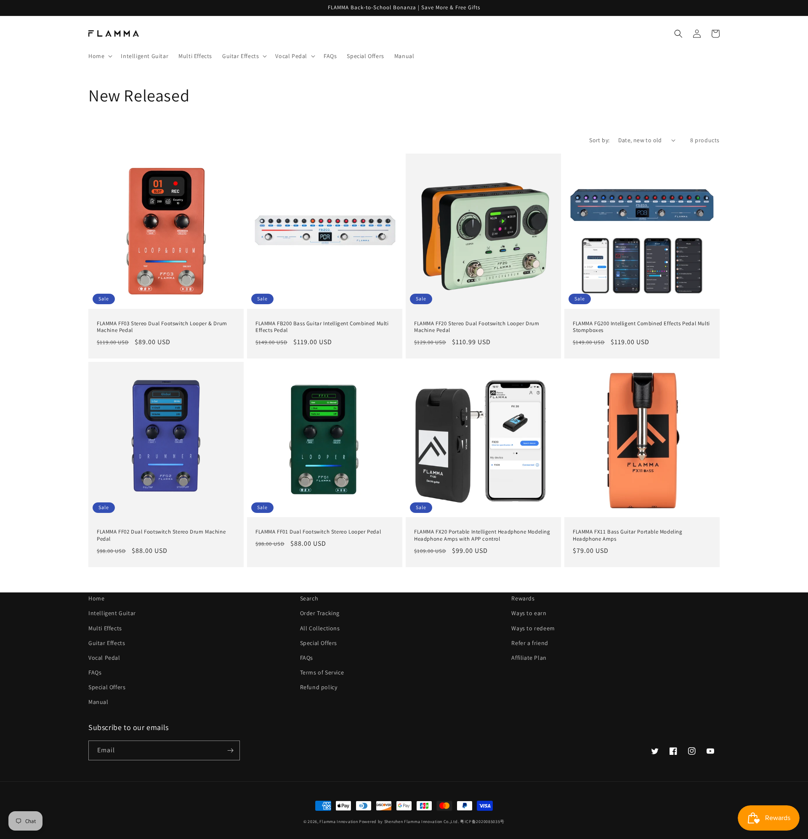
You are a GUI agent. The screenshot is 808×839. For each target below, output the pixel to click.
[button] (99, 56)
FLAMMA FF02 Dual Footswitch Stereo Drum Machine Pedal (161, 535)
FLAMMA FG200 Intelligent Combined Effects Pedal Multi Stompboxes (641, 327)
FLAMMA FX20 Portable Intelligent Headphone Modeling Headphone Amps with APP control (482, 535)
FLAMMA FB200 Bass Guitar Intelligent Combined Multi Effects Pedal (322, 327)
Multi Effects (105, 628)
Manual (98, 702)
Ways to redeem (533, 628)
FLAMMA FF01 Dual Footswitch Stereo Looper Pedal (318, 531)
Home (96, 598)
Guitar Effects (106, 643)
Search (309, 598)
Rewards (522, 598)
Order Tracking (320, 613)
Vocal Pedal (104, 657)
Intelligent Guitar (112, 613)
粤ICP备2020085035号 (482, 821)
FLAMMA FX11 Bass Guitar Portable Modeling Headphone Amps (628, 535)
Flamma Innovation (339, 821)
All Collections (320, 628)
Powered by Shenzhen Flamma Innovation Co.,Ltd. (409, 821)
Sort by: (599, 140)
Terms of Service (322, 672)
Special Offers (106, 687)
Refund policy (319, 687)
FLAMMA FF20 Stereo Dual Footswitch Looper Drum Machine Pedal (477, 327)
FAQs (94, 672)
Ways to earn (528, 613)
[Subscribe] (230, 750)
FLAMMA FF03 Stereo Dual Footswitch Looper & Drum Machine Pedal (162, 327)
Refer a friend (529, 643)
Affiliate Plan (528, 657)
